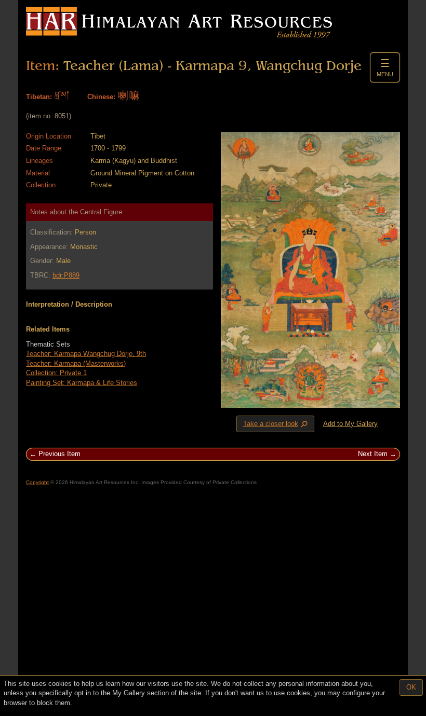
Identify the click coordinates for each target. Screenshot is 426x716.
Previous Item (59, 454)
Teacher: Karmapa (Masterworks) (76, 363)
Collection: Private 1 (56, 373)
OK (411, 687)
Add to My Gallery (350, 424)
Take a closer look (276, 424)
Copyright (37, 482)
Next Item (373, 454)
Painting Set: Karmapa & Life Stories (81, 383)
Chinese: (101, 97)
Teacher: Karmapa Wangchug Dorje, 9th (86, 353)
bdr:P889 (65, 275)
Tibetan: (39, 97)
